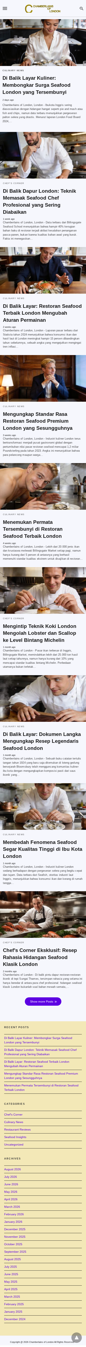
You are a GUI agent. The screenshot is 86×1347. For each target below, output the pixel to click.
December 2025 (14, 1229)
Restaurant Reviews (17, 1129)
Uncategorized (13, 1144)
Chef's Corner (13, 183)
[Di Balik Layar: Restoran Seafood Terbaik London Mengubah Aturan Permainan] (43, 270)
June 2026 (11, 1184)
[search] (81, 8)
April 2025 (11, 1289)
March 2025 (12, 1296)
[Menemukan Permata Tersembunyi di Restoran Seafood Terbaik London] (43, 486)
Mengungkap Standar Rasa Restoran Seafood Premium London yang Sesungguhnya (37, 421)
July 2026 (10, 1176)
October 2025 (13, 1244)
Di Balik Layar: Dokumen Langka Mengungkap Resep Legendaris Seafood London (42, 741)
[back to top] (76, 1337)
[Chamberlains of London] (43, 8)
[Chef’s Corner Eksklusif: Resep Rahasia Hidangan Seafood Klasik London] (43, 914)
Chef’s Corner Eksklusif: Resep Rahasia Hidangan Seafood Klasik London (40, 957)
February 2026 (14, 1214)
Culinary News (13, 70)
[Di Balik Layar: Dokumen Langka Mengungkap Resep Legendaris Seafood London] (43, 698)
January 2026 (13, 1221)
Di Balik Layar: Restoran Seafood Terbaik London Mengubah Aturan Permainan (42, 313)
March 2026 (12, 1206)
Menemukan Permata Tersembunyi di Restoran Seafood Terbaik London (33, 529)
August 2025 (12, 1259)
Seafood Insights (15, 1137)
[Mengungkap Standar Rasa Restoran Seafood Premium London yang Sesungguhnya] (43, 378)
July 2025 (10, 1266)
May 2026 (10, 1191)
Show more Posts (41, 1001)
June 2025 (11, 1274)
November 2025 (14, 1236)
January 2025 (13, 1311)
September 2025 (15, 1251)
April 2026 (11, 1199)
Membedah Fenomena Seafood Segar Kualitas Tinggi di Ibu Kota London (42, 849)
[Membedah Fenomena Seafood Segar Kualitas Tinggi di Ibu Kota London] (43, 806)
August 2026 (12, 1169)
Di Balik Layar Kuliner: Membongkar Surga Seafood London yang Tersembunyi (37, 85)
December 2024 (14, 1319)
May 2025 (10, 1281)
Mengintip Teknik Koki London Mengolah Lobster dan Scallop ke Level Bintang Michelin (39, 633)
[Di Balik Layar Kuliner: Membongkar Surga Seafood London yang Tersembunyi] (43, 42)
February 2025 (14, 1304)
